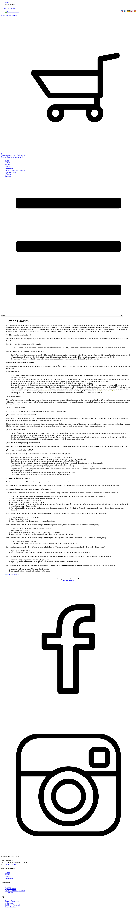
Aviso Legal (9, 903)
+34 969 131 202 (10, 864)
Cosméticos (9, 168)
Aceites (7, 164)
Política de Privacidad (12, 905)
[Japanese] (131, 11)
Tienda (7, 163)
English (71, 580)
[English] (122, 11)
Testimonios (9, 893)
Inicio (7, 161)
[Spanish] (135, 11)
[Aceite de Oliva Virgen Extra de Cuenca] (12, 12)
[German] (128, 11)
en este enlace (47, 391)
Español (65, 580)
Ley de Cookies (10, 907)
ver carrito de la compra (9, 15)
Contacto (8, 176)
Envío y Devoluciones (12, 901)
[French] (125, 11)
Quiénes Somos (10, 172)
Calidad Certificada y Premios (15, 170)
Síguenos (8, 174)
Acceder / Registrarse (8, 8)
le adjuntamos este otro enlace (105, 391)
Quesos (7, 166)
